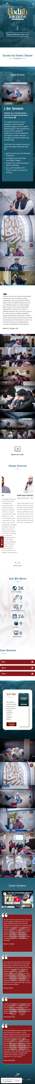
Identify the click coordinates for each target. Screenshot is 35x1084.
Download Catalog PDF (11, 724)
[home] (5, 4)
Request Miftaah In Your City (17, 34)
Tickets (28, 1079)
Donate (2, 541)
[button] (32, 4)
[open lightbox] (17, 202)
